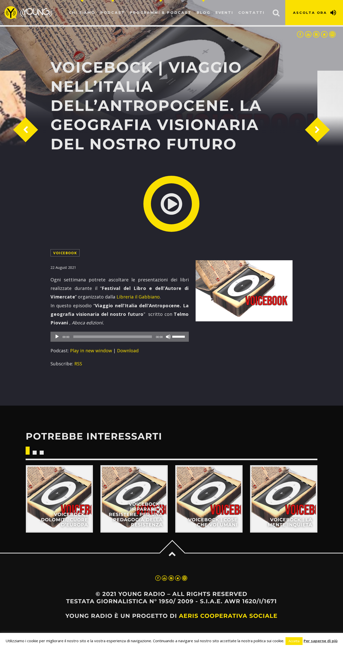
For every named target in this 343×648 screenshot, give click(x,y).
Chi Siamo (82, 12)
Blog (203, 12)
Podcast (112, 12)
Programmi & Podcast (160, 12)
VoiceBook (65, 252)
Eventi (224, 12)
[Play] (57, 336)
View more (59, 499)
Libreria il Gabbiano (138, 297)
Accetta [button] (294, 641)
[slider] (179, 336)
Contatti (251, 12)
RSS (78, 364)
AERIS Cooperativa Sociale (228, 615)
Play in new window (91, 351)
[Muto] (168, 336)
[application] (119, 337)
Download (128, 351)
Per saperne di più (320, 640)
